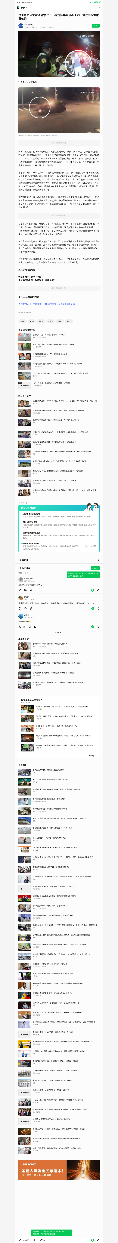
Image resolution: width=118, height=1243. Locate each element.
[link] (25, 590)
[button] (20, 590)
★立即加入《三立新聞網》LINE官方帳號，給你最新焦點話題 (46, 304)
